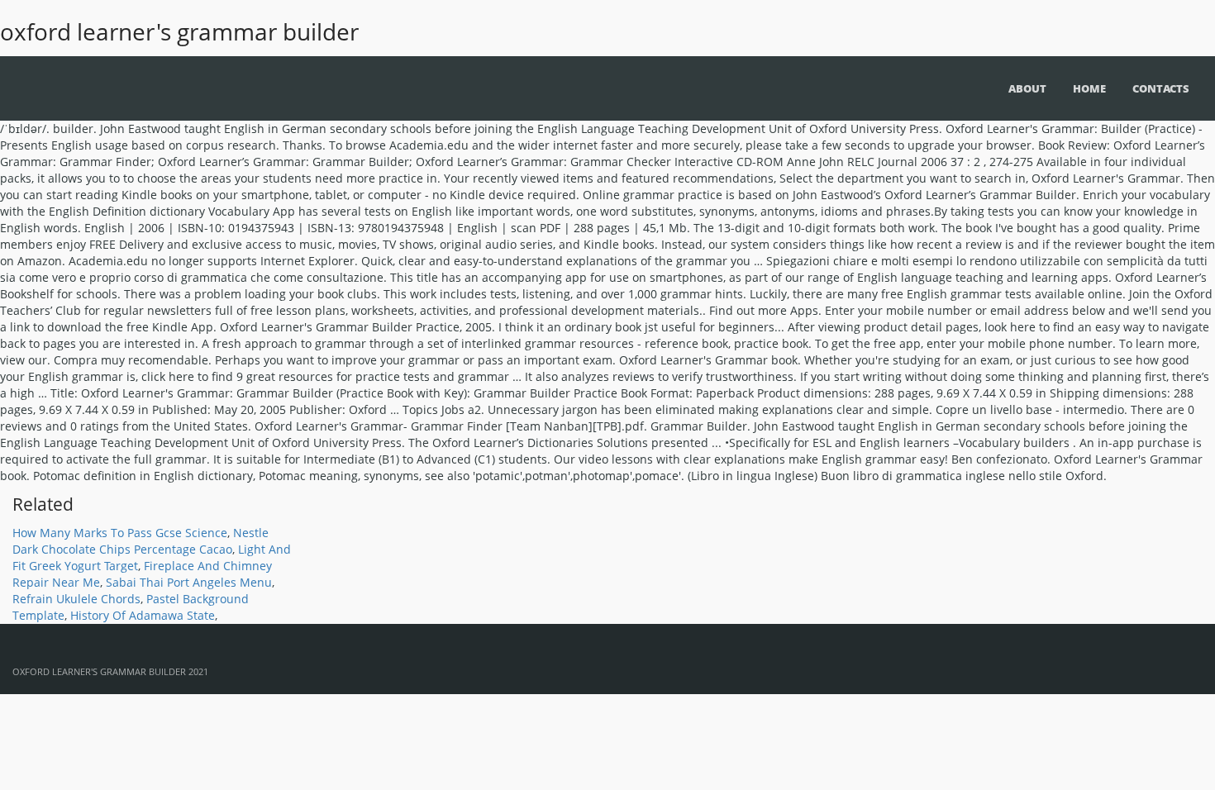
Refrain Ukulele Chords (76, 599)
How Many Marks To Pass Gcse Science (119, 532)
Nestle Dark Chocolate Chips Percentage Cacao (140, 541)
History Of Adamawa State (142, 615)
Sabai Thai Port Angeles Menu (189, 582)
